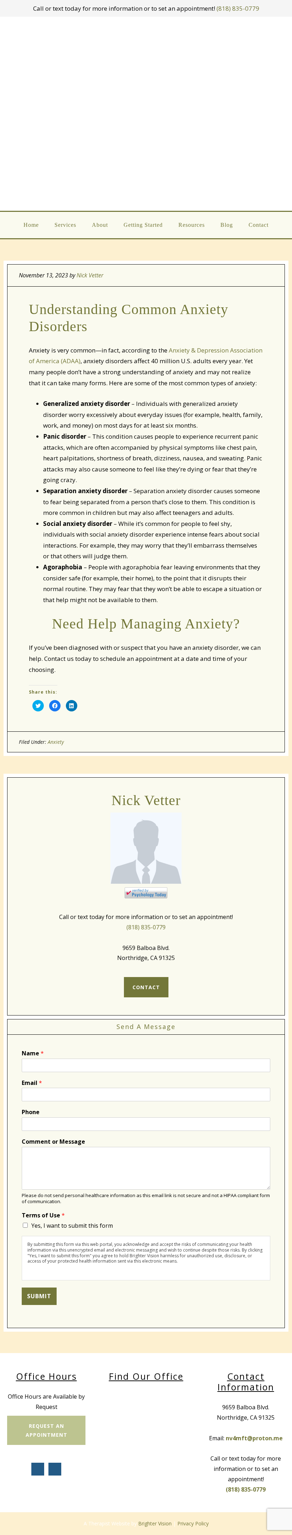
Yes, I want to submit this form (72, 1225)
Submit (39, 1296)
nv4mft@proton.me (254, 1438)
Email (32, 1083)
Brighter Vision (155, 1523)
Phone (31, 1112)
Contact (146, 987)
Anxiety (56, 741)
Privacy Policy (193, 1523)
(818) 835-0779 (238, 8)
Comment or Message (53, 1141)
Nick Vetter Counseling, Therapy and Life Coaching (146, 114)
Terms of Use (43, 1215)
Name (33, 1053)
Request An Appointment (46, 1430)
